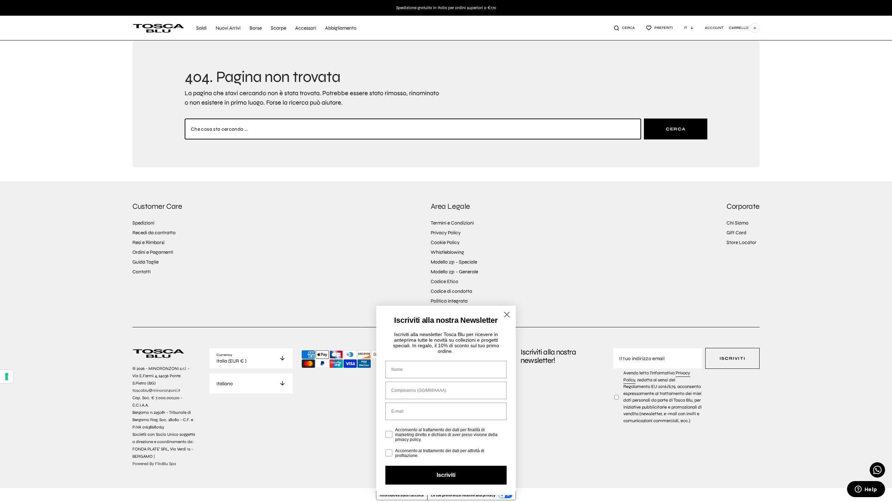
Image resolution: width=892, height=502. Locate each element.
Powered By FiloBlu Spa (154, 463)
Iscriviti (732, 358)
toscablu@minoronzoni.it (156, 390)
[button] (624, 28)
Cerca (675, 129)
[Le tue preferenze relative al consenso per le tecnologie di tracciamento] (6, 376)
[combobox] (413, 129)
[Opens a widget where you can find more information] (866, 490)
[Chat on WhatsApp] (877, 470)
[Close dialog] (507, 315)
